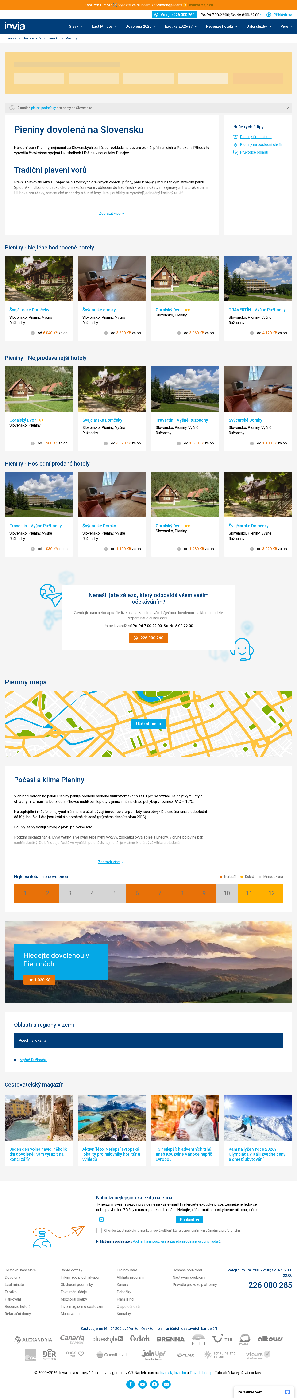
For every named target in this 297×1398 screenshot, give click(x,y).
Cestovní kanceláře (20, 1270)
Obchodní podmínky (77, 1284)
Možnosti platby (74, 1299)
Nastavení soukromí (189, 1277)
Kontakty (124, 1314)
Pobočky (124, 1292)
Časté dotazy (71, 1270)
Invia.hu (180, 1373)
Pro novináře (127, 1270)
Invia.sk (166, 1373)
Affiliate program (130, 1277)
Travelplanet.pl (201, 1373)
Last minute (14, 1284)
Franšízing (125, 1299)
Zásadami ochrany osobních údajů (195, 1241)
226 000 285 (270, 1285)
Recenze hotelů (18, 1306)
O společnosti (128, 1306)
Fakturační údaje (74, 1292)
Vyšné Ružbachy (33, 1060)
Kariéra (122, 1284)
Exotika (11, 1292)
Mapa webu (70, 1314)
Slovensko (51, 38)
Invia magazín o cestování (82, 1306)
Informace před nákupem (81, 1277)
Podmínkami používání (149, 1241)
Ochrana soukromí (187, 1270)
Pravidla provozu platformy (195, 1284)
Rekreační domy (18, 1314)
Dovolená (30, 38)
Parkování (13, 1299)
